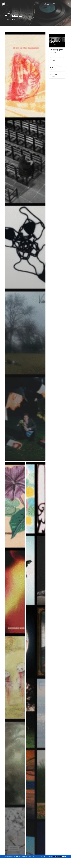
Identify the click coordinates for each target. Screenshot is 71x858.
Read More (64, 856)
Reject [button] (59, 856)
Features (8, 456)
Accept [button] (55, 856)
